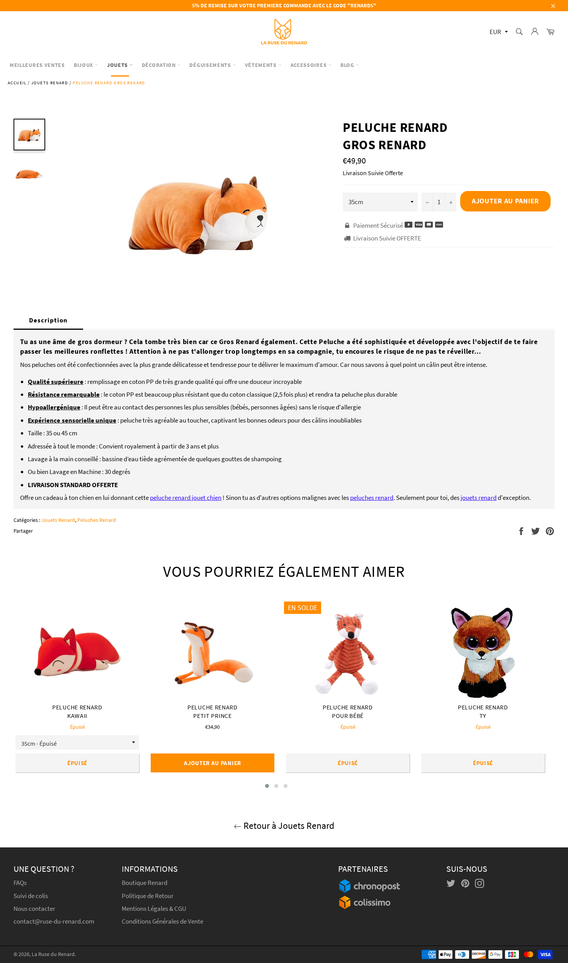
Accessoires (309, 64)
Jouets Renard (49, 82)
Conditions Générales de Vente (162, 921)
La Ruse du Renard (53, 954)
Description (48, 320)
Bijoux (84, 64)
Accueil (17, 82)
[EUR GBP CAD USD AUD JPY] (498, 32)
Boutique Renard (145, 882)
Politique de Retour (147, 895)
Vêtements (261, 64)
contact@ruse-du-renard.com (54, 921)
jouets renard (479, 497)
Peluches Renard (96, 519)
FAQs (20, 882)
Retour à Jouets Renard (287, 826)
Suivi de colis (31, 895)
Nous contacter (34, 908)
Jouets (118, 64)
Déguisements (210, 64)
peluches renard (371, 497)
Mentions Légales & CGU (154, 908)
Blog (348, 64)
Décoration (159, 64)
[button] (267, 786)
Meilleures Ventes (37, 64)
